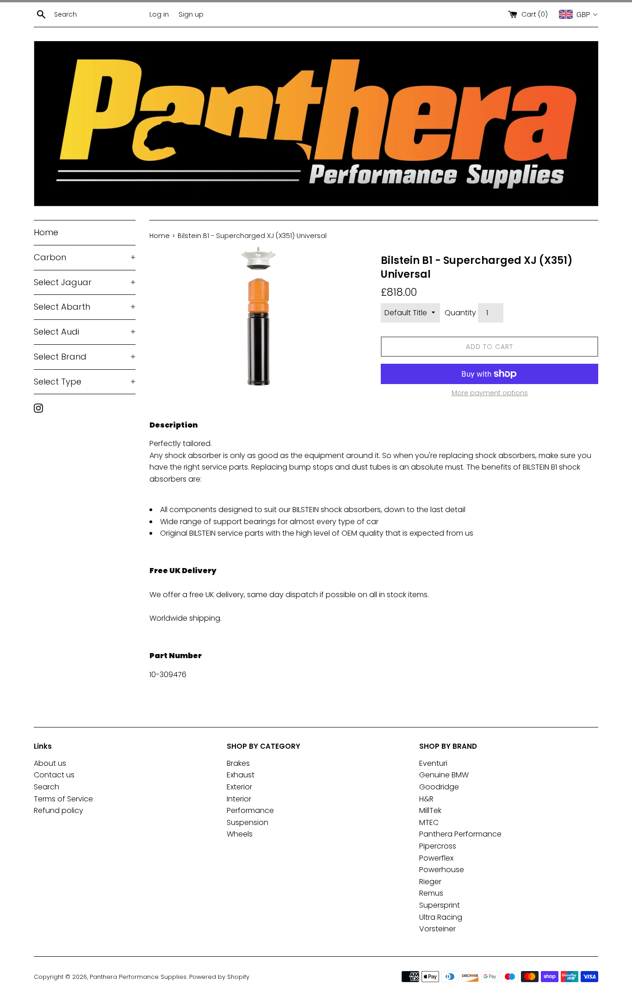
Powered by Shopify (219, 977)
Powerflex (436, 858)
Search (46, 787)
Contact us (54, 775)
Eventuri (433, 763)
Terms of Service (63, 799)
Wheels (240, 834)
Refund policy (58, 810)
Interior (239, 799)
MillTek (430, 810)
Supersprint (439, 905)
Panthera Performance (460, 834)
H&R (426, 799)
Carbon (85, 257)
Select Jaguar (85, 282)
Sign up (191, 14)
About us (50, 763)
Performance (250, 810)
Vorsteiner (437, 928)
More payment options (490, 392)
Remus (431, 893)
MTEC (429, 822)
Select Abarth (85, 306)
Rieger (430, 881)
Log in (159, 14)
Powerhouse (441, 869)
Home (46, 232)
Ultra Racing (440, 917)
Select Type (85, 381)
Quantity (460, 312)
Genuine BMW (444, 775)
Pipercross (437, 846)
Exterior (239, 787)
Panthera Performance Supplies (138, 977)
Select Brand (85, 356)
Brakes (238, 763)
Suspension (247, 822)
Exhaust (240, 775)
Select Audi (85, 331)
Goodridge (439, 787)
